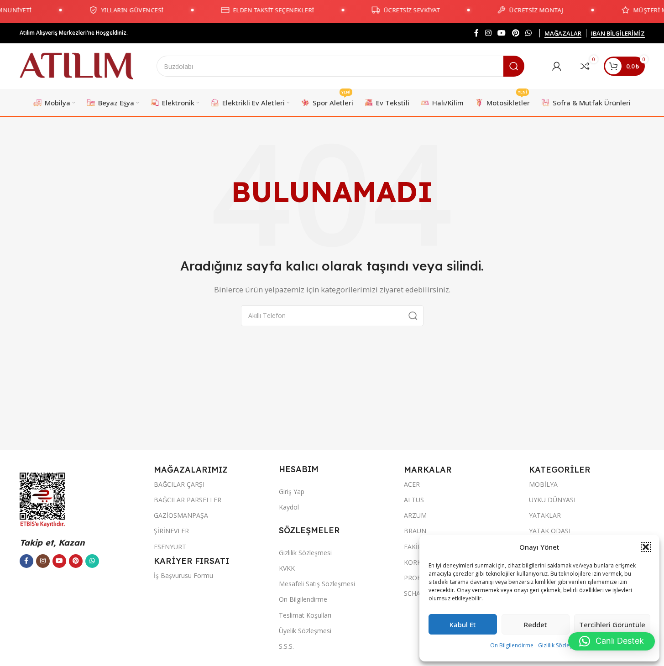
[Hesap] (557, 66)
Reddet (535, 624)
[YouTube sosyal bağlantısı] (502, 33)
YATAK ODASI (549, 530)
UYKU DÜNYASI (552, 499)
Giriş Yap (291, 491)
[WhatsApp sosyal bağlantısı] (528, 33)
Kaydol (289, 507)
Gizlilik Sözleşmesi (561, 645)
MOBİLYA (543, 484)
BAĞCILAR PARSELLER (187, 499)
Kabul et (463, 624)
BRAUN (415, 530)
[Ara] (513, 66)
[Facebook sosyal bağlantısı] (476, 33)
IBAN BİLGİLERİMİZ (618, 33)
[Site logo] (77, 65)
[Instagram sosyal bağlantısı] (488, 33)
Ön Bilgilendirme (511, 645)
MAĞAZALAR (562, 33)
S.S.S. (286, 646)
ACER (412, 484)
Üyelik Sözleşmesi (305, 630)
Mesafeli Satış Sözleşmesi (317, 583)
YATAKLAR (545, 515)
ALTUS (414, 499)
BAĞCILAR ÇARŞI (179, 484)
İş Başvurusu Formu (183, 575)
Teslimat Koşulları (305, 615)
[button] (645, 547)
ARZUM (415, 515)
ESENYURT (170, 546)
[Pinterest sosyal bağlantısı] (515, 33)
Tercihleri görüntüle (612, 624)
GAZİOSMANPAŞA (181, 515)
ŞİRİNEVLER (171, 530)
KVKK (287, 568)
